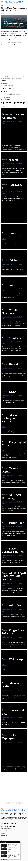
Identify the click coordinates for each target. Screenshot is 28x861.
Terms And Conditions (6, 838)
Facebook (19, 121)
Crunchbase (13, 106)
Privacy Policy (4, 835)
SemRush (21, 106)
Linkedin (4, 123)
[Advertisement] (14, 62)
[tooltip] (7, 803)
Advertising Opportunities (7, 830)
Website (10, 121)
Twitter (15, 121)
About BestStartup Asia (6, 828)
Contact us (3, 833)
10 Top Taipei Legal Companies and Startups (13, 845)
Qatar (2, 5)
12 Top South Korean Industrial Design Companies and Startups (13, 853)
